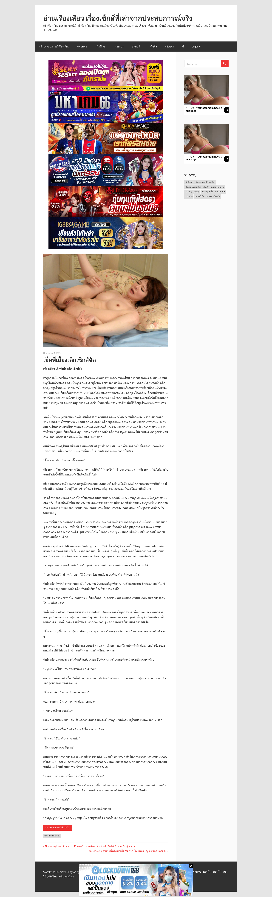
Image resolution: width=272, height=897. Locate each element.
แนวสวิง (189, 196)
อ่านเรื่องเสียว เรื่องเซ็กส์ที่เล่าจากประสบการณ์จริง (117, 18)
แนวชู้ (196, 191)
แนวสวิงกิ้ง (199, 196)
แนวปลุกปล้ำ (207, 191)
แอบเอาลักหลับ (213, 196)
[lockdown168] (136, 880)
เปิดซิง (206, 187)
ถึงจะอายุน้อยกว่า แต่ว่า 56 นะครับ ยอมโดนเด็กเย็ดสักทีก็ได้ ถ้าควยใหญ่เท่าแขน (91, 846)
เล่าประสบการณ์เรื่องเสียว (54, 46)
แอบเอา (119, 46)
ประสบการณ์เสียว (52, 835)
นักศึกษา (101, 46)
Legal (195, 46)
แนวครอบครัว (217, 187)
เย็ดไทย (52, 876)
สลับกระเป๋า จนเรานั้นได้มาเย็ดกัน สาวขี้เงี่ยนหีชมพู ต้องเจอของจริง (127, 851)
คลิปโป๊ (217, 872)
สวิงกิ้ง (153, 46)
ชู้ (183, 46)
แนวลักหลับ (220, 191)
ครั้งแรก (169, 46)
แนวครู (188, 191)
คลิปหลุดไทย (66, 876)
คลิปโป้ (207, 872)
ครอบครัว (82, 46)
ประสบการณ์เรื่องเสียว (205, 182)
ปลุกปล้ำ (137, 46)
